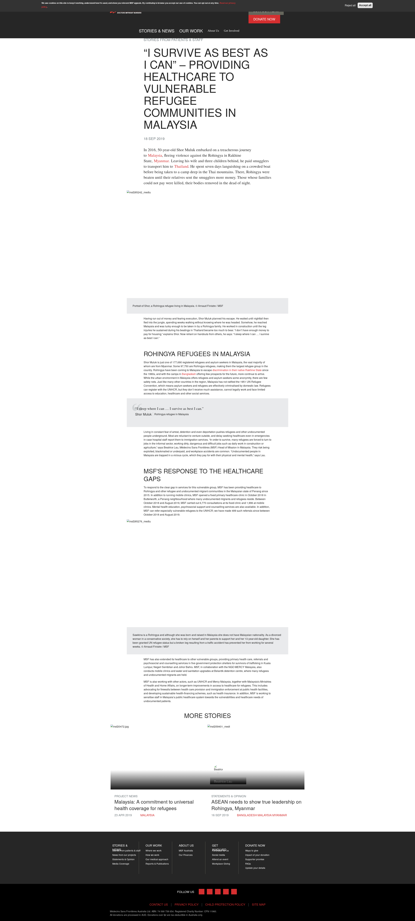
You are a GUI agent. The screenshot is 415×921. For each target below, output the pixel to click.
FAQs (248, 863)
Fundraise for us (220, 850)
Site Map (259, 904)
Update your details (255, 867)
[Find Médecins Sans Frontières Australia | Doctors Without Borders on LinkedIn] (218, 891)
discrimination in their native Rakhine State (237, 370)
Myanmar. (162, 160)
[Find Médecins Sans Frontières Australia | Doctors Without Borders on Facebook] (201, 891)
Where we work (153, 850)
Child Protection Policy (225, 904)
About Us (213, 30)
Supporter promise (254, 859)
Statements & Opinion (123, 859)
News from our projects (124, 854)
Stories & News (156, 31)
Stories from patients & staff (126, 850)
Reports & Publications (157, 863)
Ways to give (251, 850)
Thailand (181, 166)
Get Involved (231, 30)
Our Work (154, 845)
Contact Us (158, 904)
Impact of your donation (257, 854)
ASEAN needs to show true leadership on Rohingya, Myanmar (256, 805)
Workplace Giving (221, 863)
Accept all (365, 5)
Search (245, 29)
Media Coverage (120, 863)
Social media (218, 854)
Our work (191, 31)
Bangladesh (189, 374)
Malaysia (155, 155)
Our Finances (186, 854)
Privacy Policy (187, 904)
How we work (152, 854)
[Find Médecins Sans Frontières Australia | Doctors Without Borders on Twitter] (210, 891)
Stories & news (120, 847)
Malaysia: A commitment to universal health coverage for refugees (154, 805)
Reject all (350, 5)
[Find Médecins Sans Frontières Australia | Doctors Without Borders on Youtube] (226, 891)
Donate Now (264, 19)
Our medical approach (157, 859)
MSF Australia (186, 850)
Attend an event (220, 859)
